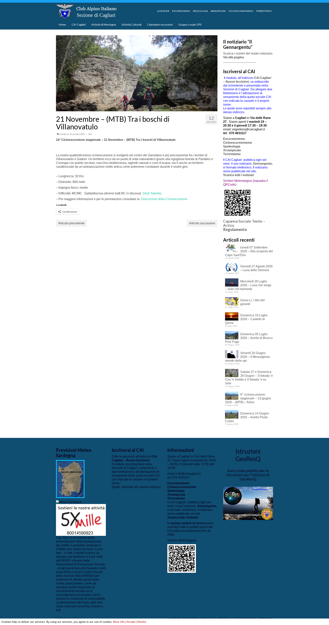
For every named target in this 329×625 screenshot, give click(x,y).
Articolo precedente (71, 223)
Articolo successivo (202, 223)
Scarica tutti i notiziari (239, 175)
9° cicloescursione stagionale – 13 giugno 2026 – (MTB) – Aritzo (248, 398)
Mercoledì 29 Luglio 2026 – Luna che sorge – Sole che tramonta (248, 285)
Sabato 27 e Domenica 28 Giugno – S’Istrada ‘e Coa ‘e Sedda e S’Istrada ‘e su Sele (249, 377)
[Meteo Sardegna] (68, 501)
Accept (131, 621)
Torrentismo (232, 154)
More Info (119, 621)
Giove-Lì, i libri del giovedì (252, 302)
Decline (141, 621)
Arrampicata (232, 150)
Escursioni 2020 (77, 134)
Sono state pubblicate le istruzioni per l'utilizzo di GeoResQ (248, 474)
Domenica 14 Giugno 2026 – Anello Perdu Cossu (247, 417)
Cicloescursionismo (237, 142)
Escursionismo (234, 138)
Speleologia (231, 146)
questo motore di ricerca (188, 523)
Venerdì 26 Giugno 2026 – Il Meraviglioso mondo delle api (247, 356)
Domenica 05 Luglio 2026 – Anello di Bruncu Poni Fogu (249, 338)
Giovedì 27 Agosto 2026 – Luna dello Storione (256, 268)
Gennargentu (262, 163)
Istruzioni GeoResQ (248, 454)
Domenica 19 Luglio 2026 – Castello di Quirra (246, 319)
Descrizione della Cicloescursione (164, 199)
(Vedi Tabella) (152, 193)
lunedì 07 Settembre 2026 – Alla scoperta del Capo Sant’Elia (249, 251)
